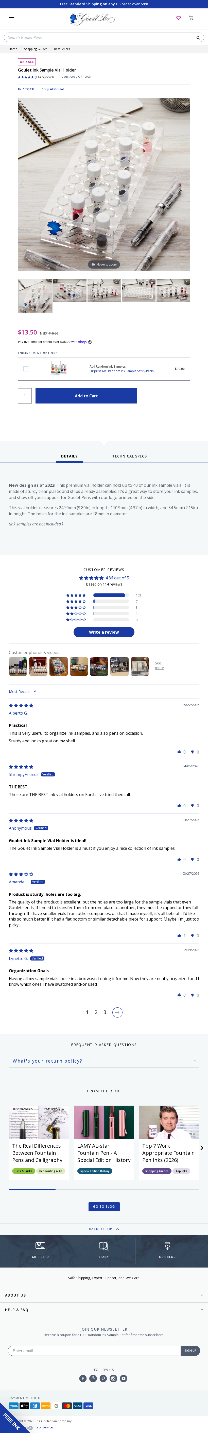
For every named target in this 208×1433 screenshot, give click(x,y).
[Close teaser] (30, 1427)
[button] (76, 595)
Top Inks (181, 1171)
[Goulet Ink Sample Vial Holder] (35, 296)
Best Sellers (62, 49)
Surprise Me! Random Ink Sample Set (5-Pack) (25, 368)
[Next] (186, 184)
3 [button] (104, 1012)
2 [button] (96, 1012)
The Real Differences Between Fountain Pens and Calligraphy (37, 1152)
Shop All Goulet (53, 89)
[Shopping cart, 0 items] (194, 17)
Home (13, 49)
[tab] (69, 458)
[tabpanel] (104, 510)
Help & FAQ (16, 1309)
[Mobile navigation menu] (11, 17)
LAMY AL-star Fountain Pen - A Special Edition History (104, 1152)
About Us (15, 1295)
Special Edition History (94, 1171)
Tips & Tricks (23, 1171)
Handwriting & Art (50, 1171)
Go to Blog (104, 1206)
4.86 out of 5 (117, 578)
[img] (21, 705)
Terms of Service (41, 1427)
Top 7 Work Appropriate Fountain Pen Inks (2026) (168, 1152)
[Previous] (22, 184)
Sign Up (190, 1350)
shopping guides (35, 49)
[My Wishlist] (179, 17)
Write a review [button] (104, 632)
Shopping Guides (156, 1171)
